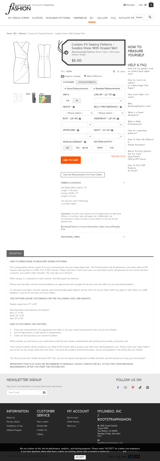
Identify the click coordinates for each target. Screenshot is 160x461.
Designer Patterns (58, 18)
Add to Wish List (94, 76)
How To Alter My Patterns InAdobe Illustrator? (140, 142)
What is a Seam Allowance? (135, 113)
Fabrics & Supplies (71, 183)
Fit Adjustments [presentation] (87, 82)
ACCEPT (80, 457)
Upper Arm (69, 130)
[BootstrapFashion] (17, 8)
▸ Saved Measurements (76, 88)
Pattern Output (104, 142)
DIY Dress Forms (18, 18)
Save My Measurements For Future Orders (82, 174)
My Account (72, 417)
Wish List (71, 426)
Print (100, 148)
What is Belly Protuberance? (135, 122)
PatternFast (49, 5)
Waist (102, 130)
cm (67, 101)
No (67, 148)
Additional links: (70, 237)
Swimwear (80, 18)
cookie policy (132, 451)
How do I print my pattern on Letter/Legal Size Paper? (138, 84)
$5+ (92, 18)
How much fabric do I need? (138, 95)
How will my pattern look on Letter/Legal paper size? (140, 71)
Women (22, 33)
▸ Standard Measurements (107, 88)
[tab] (68, 82)
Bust (70, 118)
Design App (42, 426)
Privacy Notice (13, 422)
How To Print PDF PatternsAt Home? (136, 168)
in (77, 101)
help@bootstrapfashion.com (110, 443)
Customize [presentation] (68, 82)
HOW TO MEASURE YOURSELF (136, 51)
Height (67, 107)
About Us (11, 417)
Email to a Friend (72, 76)
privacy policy (116, 451)
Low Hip (103, 94)
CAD (112, 148)
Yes (82, 148)
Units (66, 94)
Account (130, 5)
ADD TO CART (70, 160)
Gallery (102, 18)
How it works (42, 422)
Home (9, 33)
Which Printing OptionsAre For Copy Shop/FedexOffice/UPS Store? (139, 155)
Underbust (105, 118)
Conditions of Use (15, 426)
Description (15, 253)
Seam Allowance (73, 142)
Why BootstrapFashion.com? (139, 104)
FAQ (113, 18)
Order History (73, 422)
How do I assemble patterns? (137, 131)
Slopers (37, 18)
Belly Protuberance (106, 107)
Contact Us (42, 430)
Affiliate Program (131, 18)
